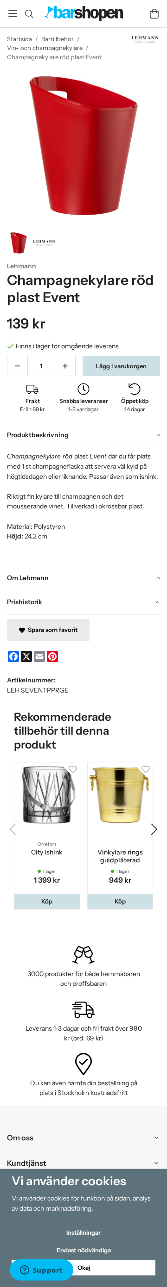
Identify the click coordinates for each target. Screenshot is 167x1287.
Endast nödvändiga (84, 1250)
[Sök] (29, 14)
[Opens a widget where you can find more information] (41, 1270)
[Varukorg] (154, 14)
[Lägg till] (65, 366)
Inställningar (83, 1232)
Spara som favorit (51, 629)
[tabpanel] (83, 506)
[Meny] (13, 14)
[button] (47, 901)
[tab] (83, 435)
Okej (83, 1267)
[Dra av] (17, 366)
